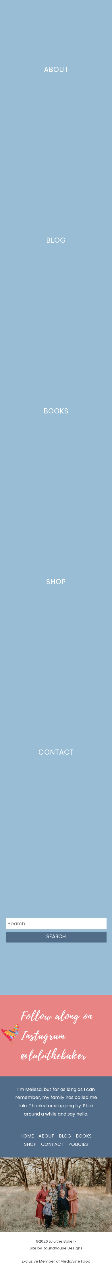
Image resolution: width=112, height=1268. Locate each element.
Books (56, 411)
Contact (56, 752)
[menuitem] (10, 8)
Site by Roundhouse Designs (56, 1248)
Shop (56, 581)
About (56, 69)
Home (27, 1136)
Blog (56, 240)
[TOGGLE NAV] (100, 8)
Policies (78, 1144)
